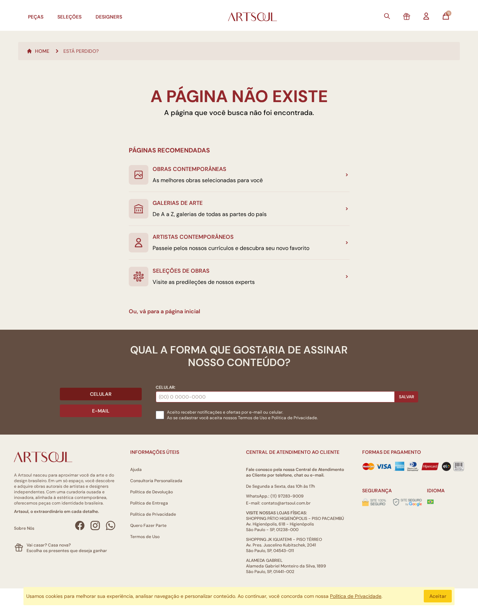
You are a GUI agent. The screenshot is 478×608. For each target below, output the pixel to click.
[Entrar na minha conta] (426, 16)
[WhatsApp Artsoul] (110, 525)
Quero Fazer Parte (148, 525)
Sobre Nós (24, 528)
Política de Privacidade (153, 514)
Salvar (406, 397)
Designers (109, 17)
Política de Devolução (151, 492)
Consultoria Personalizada (156, 481)
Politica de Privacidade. (295, 418)
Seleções (69, 17)
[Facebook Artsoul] (79, 525)
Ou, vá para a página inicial (164, 311)
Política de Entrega (149, 503)
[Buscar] (387, 16)
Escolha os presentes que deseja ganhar (67, 550)
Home (42, 51)
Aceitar (437, 596)
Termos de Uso (252, 418)
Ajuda (136, 469)
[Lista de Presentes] (406, 17)
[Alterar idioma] (430, 501)
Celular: (165, 387)
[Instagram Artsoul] (95, 525)
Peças (35, 17)
